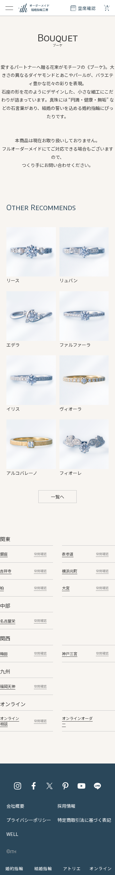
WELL (12, 834)
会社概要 (15, 806)
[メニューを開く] (9, 8)
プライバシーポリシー (28, 820)
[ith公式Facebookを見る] (33, 786)
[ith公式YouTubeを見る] (81, 786)
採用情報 (66, 806)
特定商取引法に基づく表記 (84, 820)
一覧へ (57, 496)
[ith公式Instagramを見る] (17, 786)
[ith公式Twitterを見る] (49, 786)
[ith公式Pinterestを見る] (65, 786)
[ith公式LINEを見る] (97, 786)
